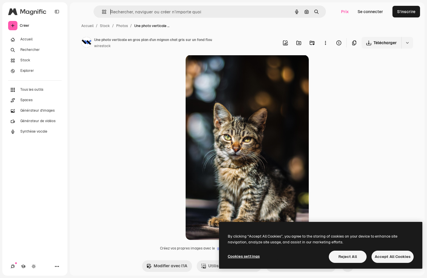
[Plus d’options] (325, 43)
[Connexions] (12, 266)
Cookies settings (244, 256)
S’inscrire (406, 11)
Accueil (87, 26)
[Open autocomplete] (102, 12)
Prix (345, 11)
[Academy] (23, 266)
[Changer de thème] (33, 266)
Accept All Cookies (392, 256)
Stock (105, 26)
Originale (224, 66)
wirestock (102, 46)
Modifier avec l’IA (170, 265)
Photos (122, 26)
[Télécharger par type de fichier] (407, 43)
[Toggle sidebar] (57, 11)
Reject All (347, 256)
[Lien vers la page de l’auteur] (86, 43)
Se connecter (370, 11)
